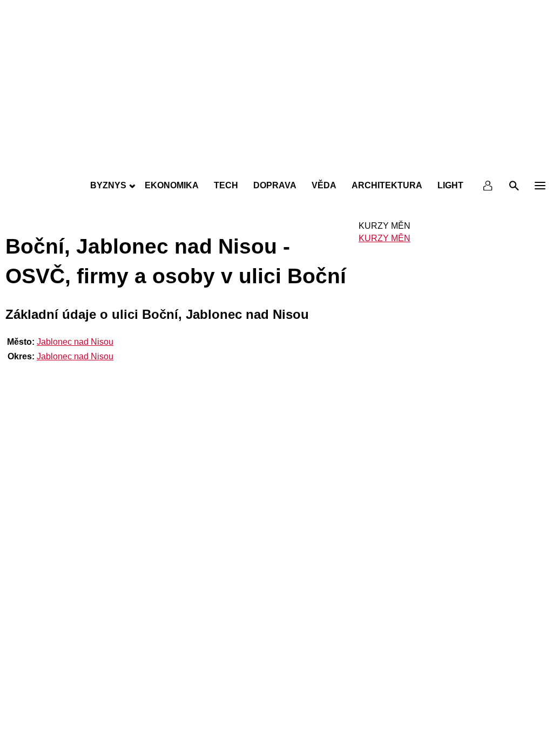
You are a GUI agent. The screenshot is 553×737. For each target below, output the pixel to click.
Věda (324, 185)
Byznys (108, 185)
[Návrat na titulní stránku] (276, 162)
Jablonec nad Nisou (75, 341)
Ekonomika (172, 185)
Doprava (274, 185)
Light (450, 185)
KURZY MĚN (384, 238)
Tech (226, 185)
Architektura (387, 185)
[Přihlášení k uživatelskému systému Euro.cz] (488, 186)
